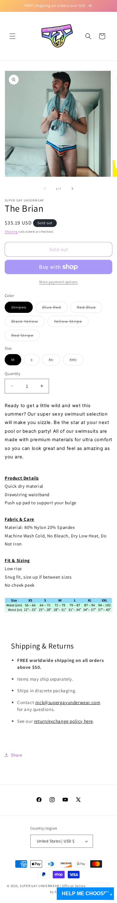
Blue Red (55, 308)
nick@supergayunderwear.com (67, 702)
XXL (77, 361)
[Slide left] (45, 188)
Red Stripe (25, 336)
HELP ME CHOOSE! (85, 893)
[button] (12, 36)
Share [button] (16, 755)
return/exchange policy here (63, 721)
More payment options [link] (58, 281)
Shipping (11, 231)
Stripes (22, 308)
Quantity (12, 373)
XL (54, 361)
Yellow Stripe (71, 322)
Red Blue (89, 308)
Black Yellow (28, 322)
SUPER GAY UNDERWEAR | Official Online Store (57, 886)
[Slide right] (72, 188)
